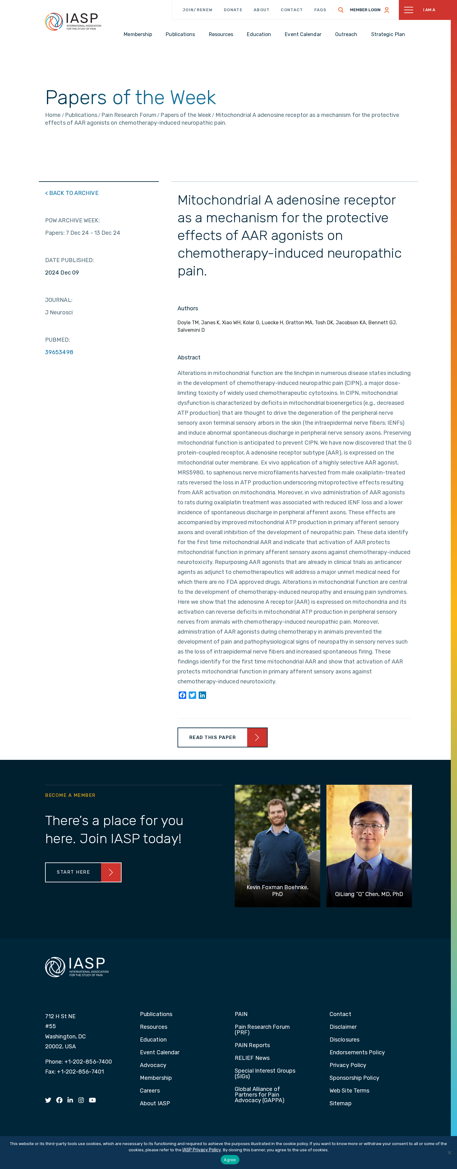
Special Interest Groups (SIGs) (265, 1074)
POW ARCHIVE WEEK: (72, 220)
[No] (449, 1152)
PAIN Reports (252, 1045)
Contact (292, 9)
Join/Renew (197, 9)
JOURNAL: (58, 300)
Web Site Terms (349, 1091)
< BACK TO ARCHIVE (72, 193)
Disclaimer (343, 1027)
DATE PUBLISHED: (69, 260)
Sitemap (341, 1104)
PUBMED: (57, 339)
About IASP (155, 1104)
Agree (230, 1159)
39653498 (59, 352)
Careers (150, 1091)
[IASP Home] (73, 21)
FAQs (320, 9)
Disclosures (344, 1040)
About (262, 9)
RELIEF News (252, 1058)
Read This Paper (212, 737)
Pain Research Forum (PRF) (262, 1030)
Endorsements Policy (357, 1053)
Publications (156, 1014)
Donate (233, 9)
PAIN (241, 1014)
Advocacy (153, 1065)
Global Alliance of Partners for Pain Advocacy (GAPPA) (260, 1095)
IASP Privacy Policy (201, 1150)
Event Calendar (159, 1053)
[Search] (341, 10)
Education (153, 1040)
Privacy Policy (348, 1065)
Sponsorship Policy (354, 1078)
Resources (153, 1027)
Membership (156, 1078)
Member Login (365, 9)
